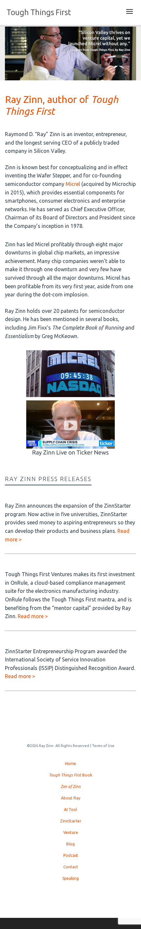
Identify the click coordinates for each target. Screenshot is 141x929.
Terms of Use (103, 746)
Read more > (33, 616)
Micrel (73, 184)
